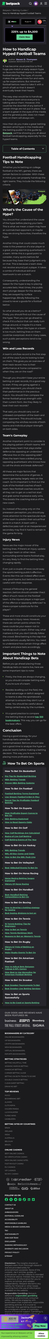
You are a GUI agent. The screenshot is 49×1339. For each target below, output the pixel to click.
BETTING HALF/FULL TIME (15, 1063)
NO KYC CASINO (11, 1174)
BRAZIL (8, 1145)
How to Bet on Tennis (16, 929)
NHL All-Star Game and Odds (19, 854)
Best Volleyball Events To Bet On (21, 868)
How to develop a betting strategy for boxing (22, 909)
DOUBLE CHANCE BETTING (16, 1080)
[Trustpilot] (33, 1200)
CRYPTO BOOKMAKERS (15, 1044)
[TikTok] (24, 1200)
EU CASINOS (10, 1167)
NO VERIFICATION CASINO (16, 1157)
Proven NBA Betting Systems (20, 783)
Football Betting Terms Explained (22, 793)
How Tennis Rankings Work (19, 933)
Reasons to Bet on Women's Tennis (22, 936)
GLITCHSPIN (10, 1105)
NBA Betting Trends (15, 780)
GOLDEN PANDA (12, 1109)
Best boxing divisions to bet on (20, 913)
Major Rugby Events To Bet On (20, 952)
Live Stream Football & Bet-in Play (22, 797)
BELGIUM (9, 1141)
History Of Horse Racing (17, 884)
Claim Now (24, 37)
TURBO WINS (10, 1116)
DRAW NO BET (11, 1086)
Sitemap (8, 1256)
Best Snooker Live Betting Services (22, 989)
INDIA (7, 1135)
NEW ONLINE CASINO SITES (16, 1160)
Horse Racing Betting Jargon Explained (19, 879)
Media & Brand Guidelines (17, 1227)
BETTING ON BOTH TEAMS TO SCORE (20, 1076)
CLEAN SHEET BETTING (14, 1083)
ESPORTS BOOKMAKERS (15, 1054)
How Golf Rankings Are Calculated (22, 833)
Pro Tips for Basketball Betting (20, 776)
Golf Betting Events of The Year (20, 840)
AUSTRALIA (9, 1138)
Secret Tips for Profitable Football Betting (22, 801)
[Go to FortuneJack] (28, 22)
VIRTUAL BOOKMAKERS (15, 1051)
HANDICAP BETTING (13, 1070)
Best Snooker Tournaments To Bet (22, 985)
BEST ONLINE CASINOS (14, 1153)
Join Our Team (11, 1238)
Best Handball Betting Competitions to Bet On (17, 896)
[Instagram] (20, 1200)
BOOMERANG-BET (12, 1099)
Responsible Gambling (16, 1223)
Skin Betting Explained (16, 819)
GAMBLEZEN (10, 1119)
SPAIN (7, 1128)
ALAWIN (8, 1102)
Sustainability (12, 1234)
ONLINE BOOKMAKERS (14, 1037)
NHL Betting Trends (15, 850)
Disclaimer (10, 1241)
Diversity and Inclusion (16, 1249)
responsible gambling (26, 1295)
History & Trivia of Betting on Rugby (19, 948)
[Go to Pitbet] (12, 22)
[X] (11, 1200)
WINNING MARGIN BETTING (16, 1066)
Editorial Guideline (14, 1216)
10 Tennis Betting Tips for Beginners (18, 925)
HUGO (7, 1095)
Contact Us (10, 1205)
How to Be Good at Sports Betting (22, 1003)
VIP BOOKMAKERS (12, 1040)
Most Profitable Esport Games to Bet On (21, 814)
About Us (9, 1208)
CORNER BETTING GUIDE (15, 1073)
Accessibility (11, 1219)
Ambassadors (11, 1212)
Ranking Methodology (16, 1245)
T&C (6, 1230)
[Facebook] (6, 1200)
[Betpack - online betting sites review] (11, 3)
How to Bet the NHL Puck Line (20, 857)
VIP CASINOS (10, 1170)
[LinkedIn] (29, 1200)
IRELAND (9, 1131)
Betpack (7, 10)
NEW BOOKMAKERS (13, 1047)
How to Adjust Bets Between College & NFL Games (19, 968)
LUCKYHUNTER (11, 1112)
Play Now (40, 1326)
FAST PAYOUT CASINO (14, 1164)
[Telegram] (15, 1200)
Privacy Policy (12, 1252)
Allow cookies (41, 1334)
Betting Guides (20, 10)
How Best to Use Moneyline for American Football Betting (20, 973)
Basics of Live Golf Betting (18, 836)
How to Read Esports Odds (18, 822)
